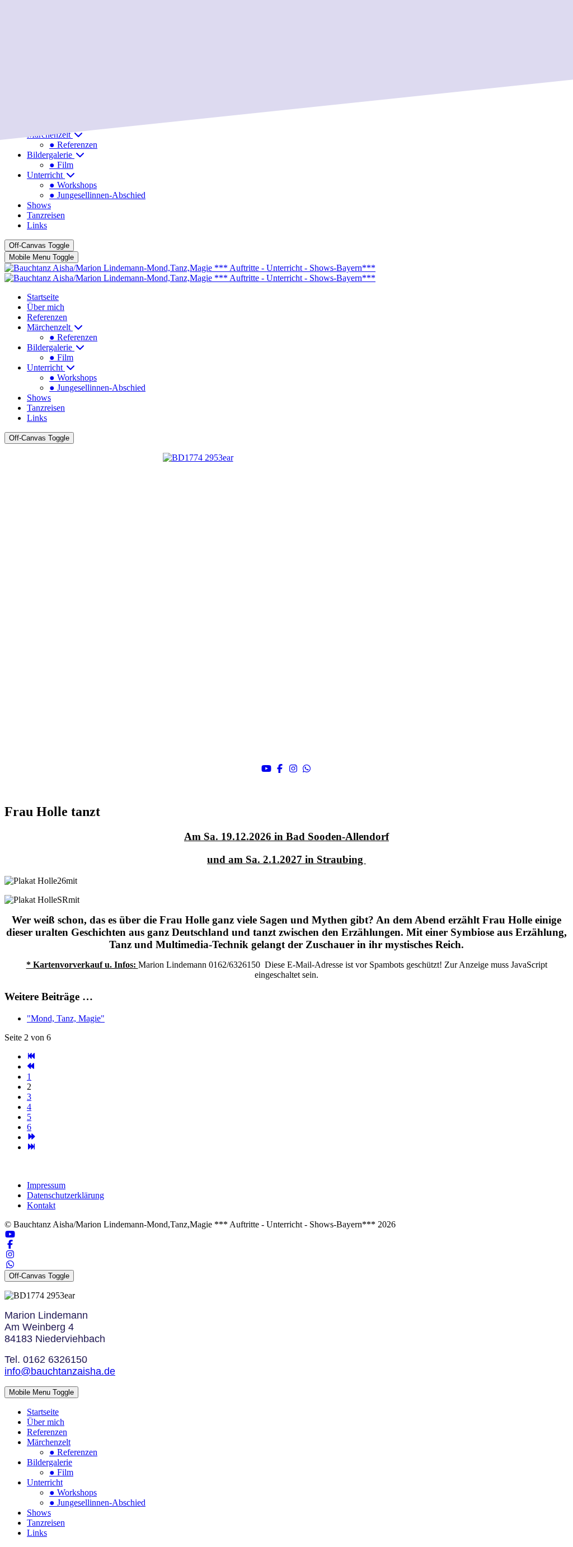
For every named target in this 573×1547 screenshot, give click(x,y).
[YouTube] (266, 769)
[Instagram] (293, 769)
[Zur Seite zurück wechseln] (31, 1066)
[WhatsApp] (306, 769)
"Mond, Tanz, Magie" (66, 1018)
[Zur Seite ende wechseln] (31, 1147)
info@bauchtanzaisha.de (59, 1371)
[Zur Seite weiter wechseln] (31, 1137)
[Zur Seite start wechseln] (31, 1056)
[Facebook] (279, 769)
